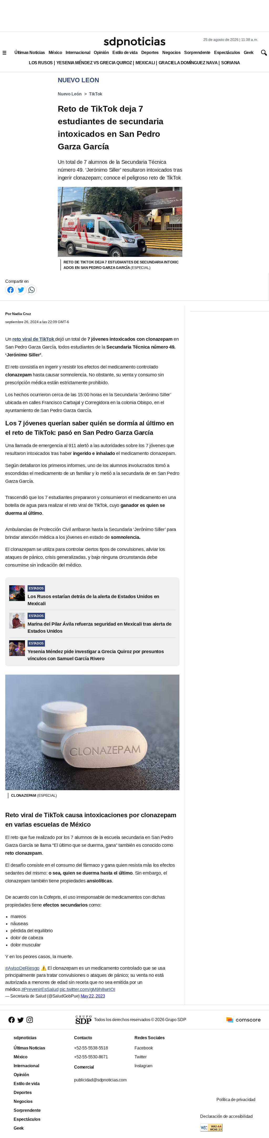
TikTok (95, 94)
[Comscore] (243, 1019)
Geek (249, 52)
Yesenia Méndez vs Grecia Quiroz (94, 63)
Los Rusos (41, 63)
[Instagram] (30, 1020)
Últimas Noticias (29, 52)
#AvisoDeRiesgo (22, 968)
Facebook (143, 1048)
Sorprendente (197, 52)
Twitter (140, 1057)
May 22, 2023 (93, 996)
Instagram (143, 1066)
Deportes (150, 52)
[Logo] (134, 42)
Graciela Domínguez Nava (188, 63)
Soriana (230, 63)
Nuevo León (70, 94)
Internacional (78, 52)
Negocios (171, 52)
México (55, 52)
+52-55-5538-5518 (91, 1048)
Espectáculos (227, 52)
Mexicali (145, 63)
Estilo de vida (124, 52)
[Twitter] (21, 289)
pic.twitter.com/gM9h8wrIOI (87, 989)
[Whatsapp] (31, 289)
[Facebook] (10, 289)
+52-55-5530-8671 (91, 1057)
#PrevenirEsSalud (40, 989)
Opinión (101, 52)
